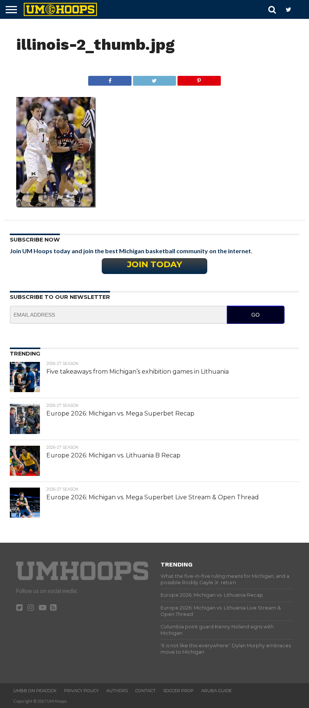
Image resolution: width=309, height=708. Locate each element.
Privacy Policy (81, 690)
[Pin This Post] (198, 78)
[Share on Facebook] (110, 78)
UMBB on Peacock (35, 690)
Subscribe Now (35, 239)
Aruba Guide (216, 690)
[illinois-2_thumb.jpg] (56, 205)
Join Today (154, 264)
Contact (145, 690)
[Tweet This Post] (154, 78)
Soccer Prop (178, 690)
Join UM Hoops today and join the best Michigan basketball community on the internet (130, 250)
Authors (117, 690)
